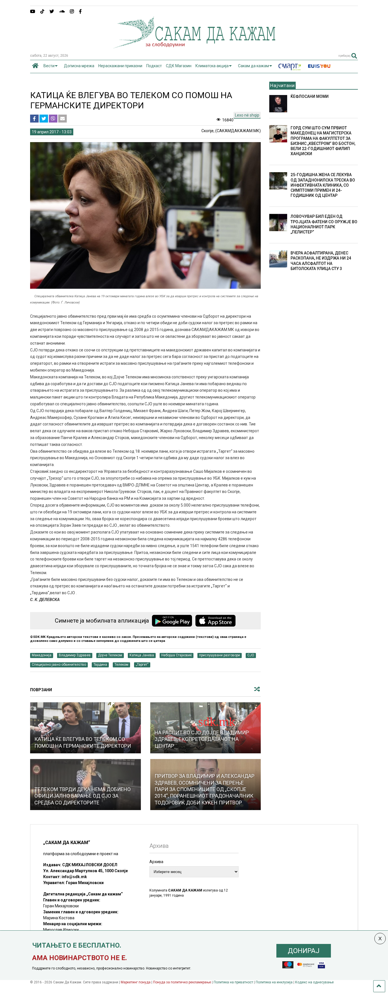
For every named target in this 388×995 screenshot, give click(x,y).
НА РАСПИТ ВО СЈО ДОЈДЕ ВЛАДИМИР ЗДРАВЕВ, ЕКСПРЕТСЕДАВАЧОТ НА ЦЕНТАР (202, 739)
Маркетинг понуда (136, 982)
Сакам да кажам (253, 66)
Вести (49, 66)
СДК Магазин (178, 66)
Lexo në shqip (247, 115)
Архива (156, 861)
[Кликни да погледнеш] (85, 727)
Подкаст (154, 66)
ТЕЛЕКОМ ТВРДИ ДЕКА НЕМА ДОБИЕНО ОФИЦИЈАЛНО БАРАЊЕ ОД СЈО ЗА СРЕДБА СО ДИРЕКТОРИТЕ (82, 796)
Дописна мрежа (79, 66)
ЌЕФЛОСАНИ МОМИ (310, 96)
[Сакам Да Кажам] (194, 46)
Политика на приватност (233, 982)
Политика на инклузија (274, 982)
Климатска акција (212, 66)
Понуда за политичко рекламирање (182, 982)
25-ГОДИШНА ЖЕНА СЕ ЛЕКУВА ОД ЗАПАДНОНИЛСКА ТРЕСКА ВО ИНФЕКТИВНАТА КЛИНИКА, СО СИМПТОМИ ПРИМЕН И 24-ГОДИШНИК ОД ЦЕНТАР (323, 185)
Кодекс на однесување (314, 982)
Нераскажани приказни (120, 66)
